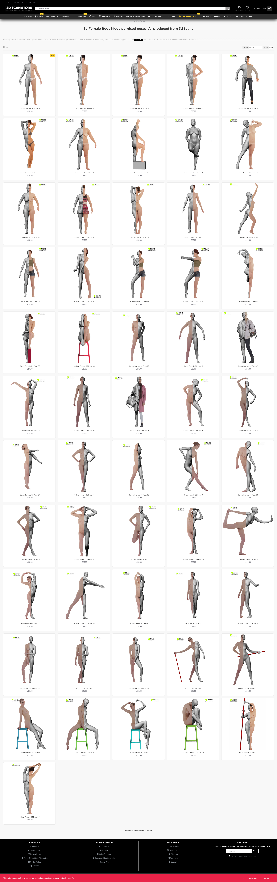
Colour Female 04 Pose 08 (30, 366)
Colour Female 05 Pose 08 (193, 559)
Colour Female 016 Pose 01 (139, 431)
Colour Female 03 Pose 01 (30, 237)
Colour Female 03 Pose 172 (248, 753)
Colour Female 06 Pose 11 (248, 624)
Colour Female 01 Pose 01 (30, 108)
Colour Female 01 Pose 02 (84, 108)
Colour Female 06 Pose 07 (139, 559)
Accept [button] (266, 878)
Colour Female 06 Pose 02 (84, 431)
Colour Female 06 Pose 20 (194, 753)
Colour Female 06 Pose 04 (84, 495)
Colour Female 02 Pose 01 (84, 173)
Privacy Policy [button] (70, 878)
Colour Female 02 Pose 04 (248, 173)
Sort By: (246, 47)
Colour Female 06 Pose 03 (248, 431)
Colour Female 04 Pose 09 (84, 366)
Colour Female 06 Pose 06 (30, 559)
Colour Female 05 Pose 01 (139, 366)
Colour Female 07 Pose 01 (248, 366)
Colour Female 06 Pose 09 (84, 624)
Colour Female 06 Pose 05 (194, 495)
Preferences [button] (252, 878)
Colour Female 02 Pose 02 (139, 173)
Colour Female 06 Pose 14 (139, 688)
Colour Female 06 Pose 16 (248, 688)
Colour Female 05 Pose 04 (30, 495)
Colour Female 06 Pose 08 (248, 559)
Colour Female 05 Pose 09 (30, 624)
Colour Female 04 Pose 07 (248, 302)
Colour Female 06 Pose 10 (194, 624)
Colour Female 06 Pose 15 (193, 688)
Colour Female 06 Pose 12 (30, 688)
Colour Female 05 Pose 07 (84, 559)
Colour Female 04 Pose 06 (193, 302)
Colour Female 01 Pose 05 (248, 108)
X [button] (243, 878)
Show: (266, 47)
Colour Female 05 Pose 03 (194, 431)
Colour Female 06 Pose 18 (84, 753)
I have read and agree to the (243, 856)
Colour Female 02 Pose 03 (194, 173)
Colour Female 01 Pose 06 (30, 173)
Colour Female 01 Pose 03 (139, 108)
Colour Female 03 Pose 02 (84, 237)
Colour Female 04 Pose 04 (84, 302)
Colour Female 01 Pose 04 (194, 108)
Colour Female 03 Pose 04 (139, 237)
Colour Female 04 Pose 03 (30, 302)
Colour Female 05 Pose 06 (248, 495)
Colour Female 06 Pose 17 (30, 753)
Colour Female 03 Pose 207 (29, 817)
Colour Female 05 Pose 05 (139, 495)
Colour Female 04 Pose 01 (194, 237)
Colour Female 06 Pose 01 (194, 366)
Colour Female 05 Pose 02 (30, 431)
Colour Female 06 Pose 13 (84, 688)
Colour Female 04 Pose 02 (248, 237)
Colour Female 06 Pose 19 (139, 753)
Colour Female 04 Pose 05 (139, 302)
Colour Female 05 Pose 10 (139, 624)
